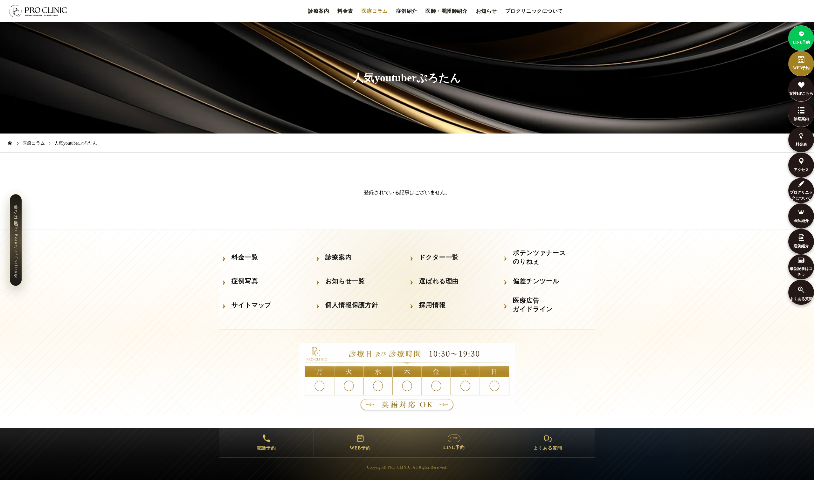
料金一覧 (244, 257)
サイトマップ (251, 304)
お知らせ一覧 (345, 281)
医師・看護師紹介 (446, 11)
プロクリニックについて (534, 11)
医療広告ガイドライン (533, 304)
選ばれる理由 (439, 281)
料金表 (345, 11)
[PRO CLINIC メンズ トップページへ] (39, 11)
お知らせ (486, 11)
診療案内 (318, 11)
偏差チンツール (536, 281)
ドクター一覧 (439, 257)
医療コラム (375, 11)
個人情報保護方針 (351, 304)
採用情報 (432, 304)
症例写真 (244, 281)
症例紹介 (406, 11)
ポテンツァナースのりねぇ (539, 257)
